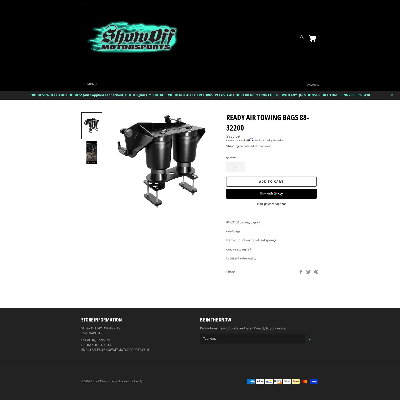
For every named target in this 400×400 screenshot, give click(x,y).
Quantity (232, 157)
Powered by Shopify (130, 381)
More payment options (271, 204)
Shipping (232, 146)
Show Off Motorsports (104, 381)
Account (313, 84)
